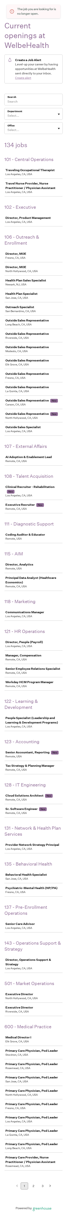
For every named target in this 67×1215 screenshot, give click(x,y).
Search (11, 97)
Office (11, 125)
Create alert (23, 78)
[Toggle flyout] (59, 114)
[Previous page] (17, 1186)
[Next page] (50, 1186)
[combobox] (7, 116)
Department (14, 111)
